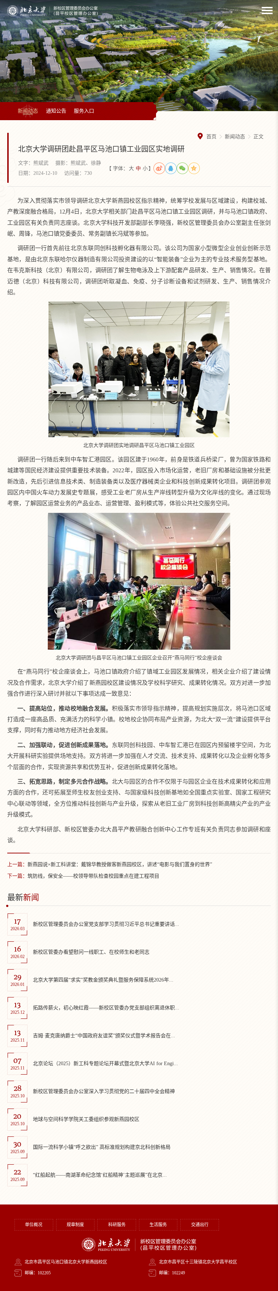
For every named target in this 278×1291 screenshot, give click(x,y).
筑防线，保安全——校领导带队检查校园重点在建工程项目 (83, 876)
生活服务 (158, 1224)
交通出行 (199, 1224)
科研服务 (117, 1224)
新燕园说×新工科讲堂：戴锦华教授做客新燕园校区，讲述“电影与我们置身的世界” (109, 864)
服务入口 (84, 111)
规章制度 (75, 1224)
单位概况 (33, 1224)
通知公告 (56, 111)
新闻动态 (28, 111)
